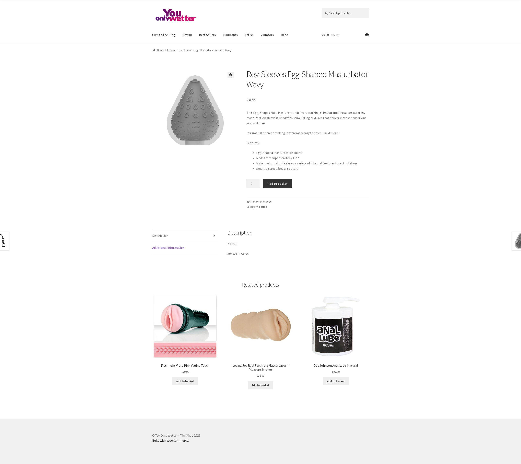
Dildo (284, 35)
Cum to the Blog (163, 35)
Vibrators (267, 35)
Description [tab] (160, 236)
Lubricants (230, 35)
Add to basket (278, 183)
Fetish (249, 35)
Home (160, 50)
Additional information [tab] (168, 248)
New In (187, 35)
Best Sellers (207, 35)
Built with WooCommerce (170, 440)
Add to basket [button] (185, 381)
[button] (231, 75)
